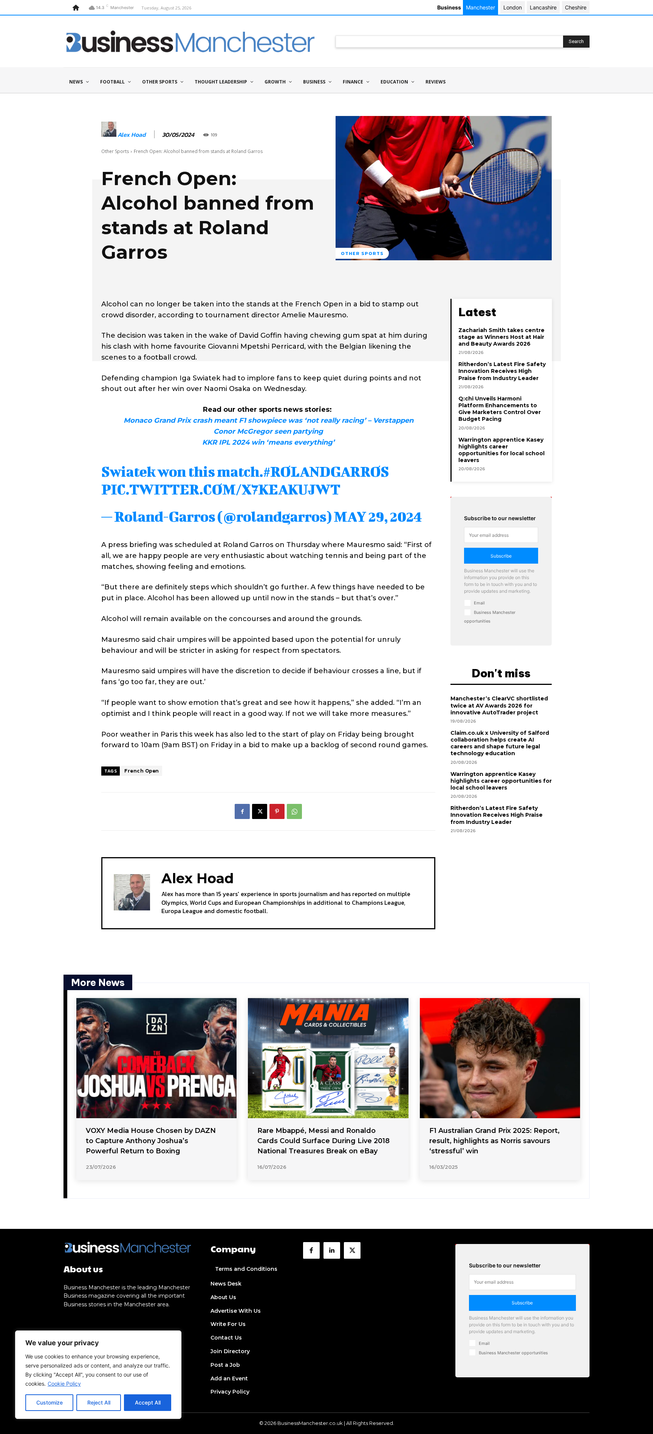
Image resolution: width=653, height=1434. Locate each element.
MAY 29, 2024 (378, 516)
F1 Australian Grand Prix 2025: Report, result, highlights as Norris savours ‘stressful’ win (494, 1140)
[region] (98, 1374)
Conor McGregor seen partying (268, 431)
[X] (259, 811)
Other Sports (115, 151)
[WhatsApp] (294, 811)
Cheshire (575, 7)
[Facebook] (242, 811)
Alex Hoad (131, 134)
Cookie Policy (64, 1383)
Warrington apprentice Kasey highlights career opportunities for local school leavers (501, 450)
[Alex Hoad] (108, 135)
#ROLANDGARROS (326, 471)
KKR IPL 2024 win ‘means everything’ (268, 442)
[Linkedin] (331, 1250)
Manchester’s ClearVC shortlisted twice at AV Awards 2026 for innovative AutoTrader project (499, 705)
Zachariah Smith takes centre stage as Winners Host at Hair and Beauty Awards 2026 (501, 337)
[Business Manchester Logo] (190, 41)
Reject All (98, 1402)
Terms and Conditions (246, 1269)
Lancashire (543, 7)
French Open (141, 771)
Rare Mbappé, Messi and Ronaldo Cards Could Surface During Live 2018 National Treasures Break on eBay (323, 1140)
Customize (49, 1402)
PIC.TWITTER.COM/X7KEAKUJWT (220, 489)
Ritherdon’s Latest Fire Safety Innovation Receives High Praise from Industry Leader (502, 371)
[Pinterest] (277, 811)
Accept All (148, 1402)
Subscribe (501, 556)
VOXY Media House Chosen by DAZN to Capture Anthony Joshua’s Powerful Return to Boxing (151, 1140)
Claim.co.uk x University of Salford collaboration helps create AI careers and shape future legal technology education (499, 743)
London (512, 7)
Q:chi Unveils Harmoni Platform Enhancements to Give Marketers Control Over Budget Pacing (499, 409)
